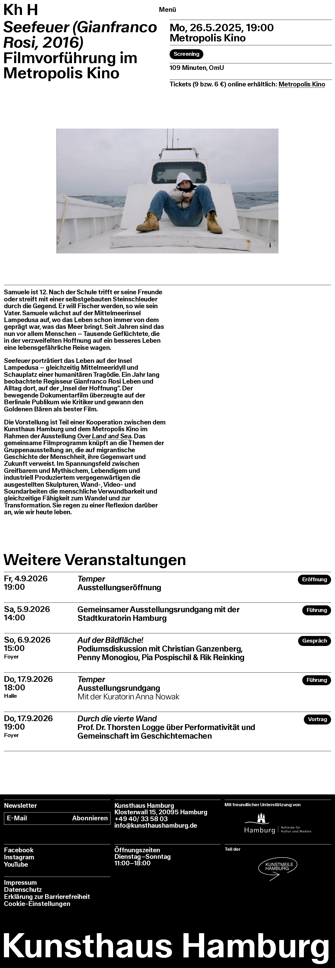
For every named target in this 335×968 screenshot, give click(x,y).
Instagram (19, 857)
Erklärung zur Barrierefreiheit (47, 897)
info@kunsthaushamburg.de (155, 826)
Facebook (18, 850)
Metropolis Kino (301, 84)
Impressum (20, 883)
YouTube (16, 864)
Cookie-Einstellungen (37, 904)
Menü (167, 10)
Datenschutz (23, 890)
